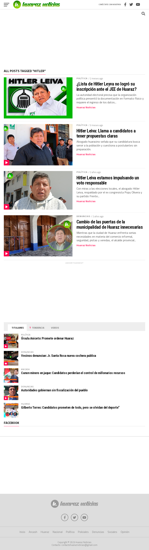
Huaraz (45, 532)
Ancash (33, 532)
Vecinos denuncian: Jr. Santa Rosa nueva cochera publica (58, 356)
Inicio (22, 532)
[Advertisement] (74, 37)
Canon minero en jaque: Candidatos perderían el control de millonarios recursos (73, 373)
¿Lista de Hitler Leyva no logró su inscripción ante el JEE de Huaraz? (106, 86)
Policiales (83, 532)
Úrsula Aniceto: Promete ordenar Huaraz (47, 338)
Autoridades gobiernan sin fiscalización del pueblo (54, 390)
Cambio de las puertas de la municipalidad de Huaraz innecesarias (109, 224)
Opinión (125, 532)
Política (82, 78)
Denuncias (83, 216)
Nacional (58, 532)
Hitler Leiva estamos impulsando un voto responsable (107, 180)
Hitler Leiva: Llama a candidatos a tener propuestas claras (106, 133)
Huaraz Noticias (85, 107)
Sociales (112, 532)
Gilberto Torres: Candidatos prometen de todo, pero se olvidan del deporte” (70, 407)
